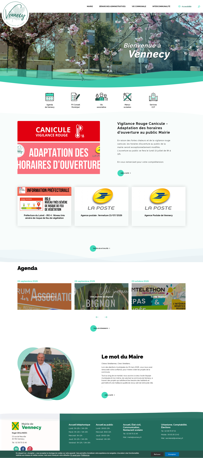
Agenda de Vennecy (50, 105)
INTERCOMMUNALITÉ (161, 6)
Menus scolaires (127, 105)
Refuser (157, 454)
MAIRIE (90, 6)
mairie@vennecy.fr (134, 437)
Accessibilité (186, 6)
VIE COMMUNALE (139, 6)
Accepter (172, 454)
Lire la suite (125, 173)
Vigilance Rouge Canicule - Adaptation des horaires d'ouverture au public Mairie (143, 127)
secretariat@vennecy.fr (174, 438)
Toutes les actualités (100, 248)
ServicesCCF (153, 105)
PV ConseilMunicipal (75, 105)
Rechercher (198, 6)
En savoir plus (75, 455)
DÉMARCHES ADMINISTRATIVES (112, 6)
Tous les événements (100, 328)
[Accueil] (15, 14)
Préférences (85, 455)
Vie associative (101, 105)
